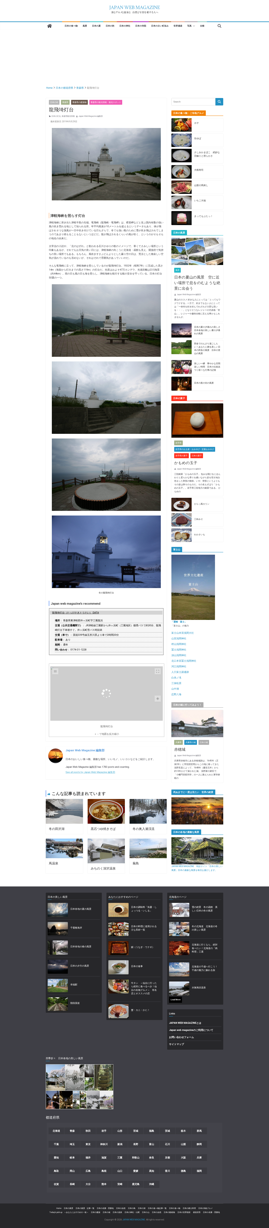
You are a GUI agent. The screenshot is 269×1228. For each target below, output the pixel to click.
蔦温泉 (53, 863)
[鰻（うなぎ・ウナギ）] (118, 948)
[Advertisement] (134, 53)
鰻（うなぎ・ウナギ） (142, 947)
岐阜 (72, 1157)
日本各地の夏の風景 (80, 909)
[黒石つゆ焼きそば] (106, 800)
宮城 (135, 1130)
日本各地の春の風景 (80, 946)
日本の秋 (110, 25)
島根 (103, 1170)
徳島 (183, 1170)
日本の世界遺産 (184, 1212)
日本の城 (204, 742)
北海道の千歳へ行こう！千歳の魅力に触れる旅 (204, 968)
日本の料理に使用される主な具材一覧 (144, 928)
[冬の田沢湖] (64, 800)
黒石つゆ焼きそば (103, 829)
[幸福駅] (58, 985)
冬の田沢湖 (56, 829)
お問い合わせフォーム (181, 1037)
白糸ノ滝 (176, 677)
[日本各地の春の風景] (58, 947)
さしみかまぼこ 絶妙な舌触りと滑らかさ (207, 154)
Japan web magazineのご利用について (191, 1030)
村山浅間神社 (178, 644)
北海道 (56, 1130)
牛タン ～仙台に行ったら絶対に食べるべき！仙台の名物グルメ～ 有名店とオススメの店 (144, 988)
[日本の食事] (118, 967)
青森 (72, 1130)
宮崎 (119, 1184)
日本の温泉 (117, 1212)
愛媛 (135, 1170)
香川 (167, 1170)
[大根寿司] (181, 172)
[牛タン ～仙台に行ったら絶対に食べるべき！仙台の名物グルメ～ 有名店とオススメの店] (118, 989)
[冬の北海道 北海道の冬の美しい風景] (179, 929)
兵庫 (199, 1157)
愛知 (56, 1157)
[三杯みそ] (181, 520)
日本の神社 (124, 25)
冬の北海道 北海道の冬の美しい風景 (204, 928)
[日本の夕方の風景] (58, 967)
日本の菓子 (197, 455)
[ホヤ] (181, 125)
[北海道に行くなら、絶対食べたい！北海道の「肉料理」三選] (179, 949)
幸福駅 (73, 984)
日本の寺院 (140, 25)
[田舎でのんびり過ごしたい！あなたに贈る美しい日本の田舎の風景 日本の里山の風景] (181, 349)
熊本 (103, 1184)
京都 (167, 1157)
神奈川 (104, 1144)
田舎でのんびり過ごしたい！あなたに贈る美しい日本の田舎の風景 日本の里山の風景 (207, 348)
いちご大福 (200, 200)
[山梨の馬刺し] (181, 187)
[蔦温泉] (64, 840)
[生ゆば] (181, 140)
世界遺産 (178, 25)
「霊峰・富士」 (179, 622)
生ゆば (197, 138)
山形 (119, 1130)
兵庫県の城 (191, 742)
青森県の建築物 (79, 102)
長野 (135, 1144)
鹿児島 (135, 1184)
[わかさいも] (181, 535)
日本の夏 (96, 25)
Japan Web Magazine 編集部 (90, 116)
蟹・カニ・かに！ (140, 1010)
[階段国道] (58, 1004)
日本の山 (145, 1212)
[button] (193, 26)
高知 (151, 1170)
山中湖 (175, 688)
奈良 (151, 1157)
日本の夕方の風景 (79, 965)
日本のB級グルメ (205, 1208)
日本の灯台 (56, 116)
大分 (88, 1184)
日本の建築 (95, 1212)
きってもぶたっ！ (203, 216)
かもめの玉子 (185, 463)
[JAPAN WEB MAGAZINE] (49, 26)
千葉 (56, 1144)
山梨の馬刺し (201, 185)
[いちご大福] (181, 202)
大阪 (183, 1157)
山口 (119, 1170)
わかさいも (199, 534)
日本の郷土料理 (189, 1208)
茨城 (167, 1130)
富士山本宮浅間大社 (182, 632)
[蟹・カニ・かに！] (118, 1011)
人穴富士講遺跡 (180, 672)
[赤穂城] (197, 723)
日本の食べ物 (71, 25)
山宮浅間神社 (178, 638)
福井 (88, 1157)
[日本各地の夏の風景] (58, 910)
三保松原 (176, 683)
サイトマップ (176, 1044)
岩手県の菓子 (181, 455)
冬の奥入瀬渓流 (143, 829)
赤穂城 (179, 749)
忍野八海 (176, 694)
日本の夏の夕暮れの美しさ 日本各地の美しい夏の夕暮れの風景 (207, 330)
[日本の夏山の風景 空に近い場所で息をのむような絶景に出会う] (197, 251)
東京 (88, 1144)
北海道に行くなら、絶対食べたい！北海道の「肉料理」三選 (204, 948)
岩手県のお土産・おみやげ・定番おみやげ (194, 449)
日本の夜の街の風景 (204, 383)
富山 (151, 1144)
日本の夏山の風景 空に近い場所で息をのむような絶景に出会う (197, 283)
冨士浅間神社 (178, 649)
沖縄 (151, 1184)
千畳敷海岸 (76, 927)
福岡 (199, 1170)
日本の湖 (141, 1208)
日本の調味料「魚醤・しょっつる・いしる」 (144, 909)
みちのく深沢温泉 (103, 868)
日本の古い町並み (160, 25)
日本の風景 (68, 1208)
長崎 (72, 1184)
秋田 (88, 1130)
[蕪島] (148, 840)
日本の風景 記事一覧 (85, 1208)
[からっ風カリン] (181, 504)
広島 (88, 1170)
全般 (202, 25)
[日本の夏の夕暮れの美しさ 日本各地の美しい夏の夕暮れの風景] (181, 331)
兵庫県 (178, 742)
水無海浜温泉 (199, 987)
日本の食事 (137, 966)
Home (58, 1208)
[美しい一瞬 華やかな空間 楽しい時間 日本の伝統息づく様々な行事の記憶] (181, 367)
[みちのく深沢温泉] (106, 840)
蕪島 (136, 863)
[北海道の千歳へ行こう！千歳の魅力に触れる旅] (179, 969)
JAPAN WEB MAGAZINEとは (185, 1022)
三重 (119, 1157)
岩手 (103, 1130)
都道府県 (197, 1212)
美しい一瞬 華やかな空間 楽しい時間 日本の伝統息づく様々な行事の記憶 (207, 366)
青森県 (65, 102)
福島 (151, 1130)
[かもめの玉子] (197, 420)
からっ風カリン (201, 504)
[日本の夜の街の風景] (181, 384)
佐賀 (56, 1184)
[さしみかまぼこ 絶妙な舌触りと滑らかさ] (181, 156)
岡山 (72, 1170)
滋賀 (103, 1157)
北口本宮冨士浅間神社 (183, 660)
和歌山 (135, 1157)
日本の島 (131, 1208)
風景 (85, 25)
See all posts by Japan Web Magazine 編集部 (90, 772)
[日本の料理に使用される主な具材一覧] (118, 929)
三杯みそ (198, 519)
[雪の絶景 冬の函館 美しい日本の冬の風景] (179, 910)
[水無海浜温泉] (179, 988)
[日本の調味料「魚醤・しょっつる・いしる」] (118, 910)
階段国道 (75, 1003)
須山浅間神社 (178, 655)
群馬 (199, 1130)
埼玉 (72, 1144)
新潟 (119, 1144)
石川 (167, 1144)
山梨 (183, 1144)
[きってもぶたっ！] (181, 218)
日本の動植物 (169, 1212)
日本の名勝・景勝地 (105, 1208)
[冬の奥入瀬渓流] (148, 800)
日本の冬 (54, 102)
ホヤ (196, 123)
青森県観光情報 (68, 116)
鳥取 (56, 1170)
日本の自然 (120, 1208)
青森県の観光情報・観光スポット (106, 102)
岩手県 (178, 443)
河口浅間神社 (178, 666)
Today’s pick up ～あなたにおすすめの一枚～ (68, 1212)
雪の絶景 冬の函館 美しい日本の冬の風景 (204, 909)
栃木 (183, 1130)
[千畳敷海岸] (58, 929)
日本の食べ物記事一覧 (157, 1208)
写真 (189, 25)
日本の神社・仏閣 (132, 1212)
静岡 (199, 1144)
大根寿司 (198, 170)
